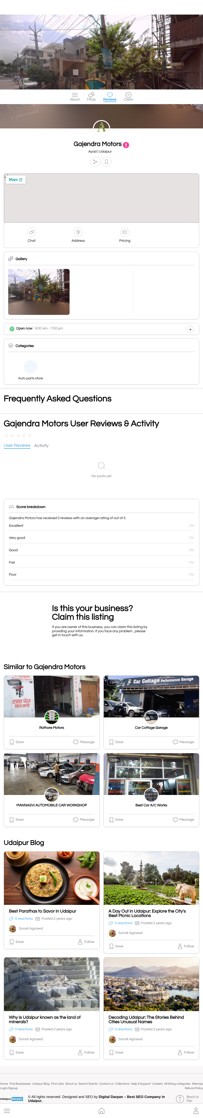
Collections (122, 1083)
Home (4, 1083)
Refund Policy (194, 1088)
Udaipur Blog (41, 1083)
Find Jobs (57, 1083)
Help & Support (141, 1083)
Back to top (193, 1099)
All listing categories (177, 1083)
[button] (7, 1111)
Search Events (88, 1083)
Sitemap (197, 1083)
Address (78, 241)
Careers (157, 1083)
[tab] (17, 446)
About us (71, 1083)
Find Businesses (20, 1083)
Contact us (106, 1083)
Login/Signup (9, 1088)
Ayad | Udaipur (100, 152)
